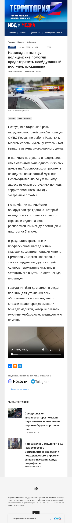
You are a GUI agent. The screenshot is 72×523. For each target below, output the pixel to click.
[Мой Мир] (20, 366)
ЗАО (20, 119)
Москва (12, 119)
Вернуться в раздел (20, 389)
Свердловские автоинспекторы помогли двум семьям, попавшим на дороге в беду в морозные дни (42, 421)
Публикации (35, 33)
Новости (12, 33)
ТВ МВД (22, 33)
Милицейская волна (53, 33)
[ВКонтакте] (10, 366)
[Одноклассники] (15, 366)
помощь (27, 119)
